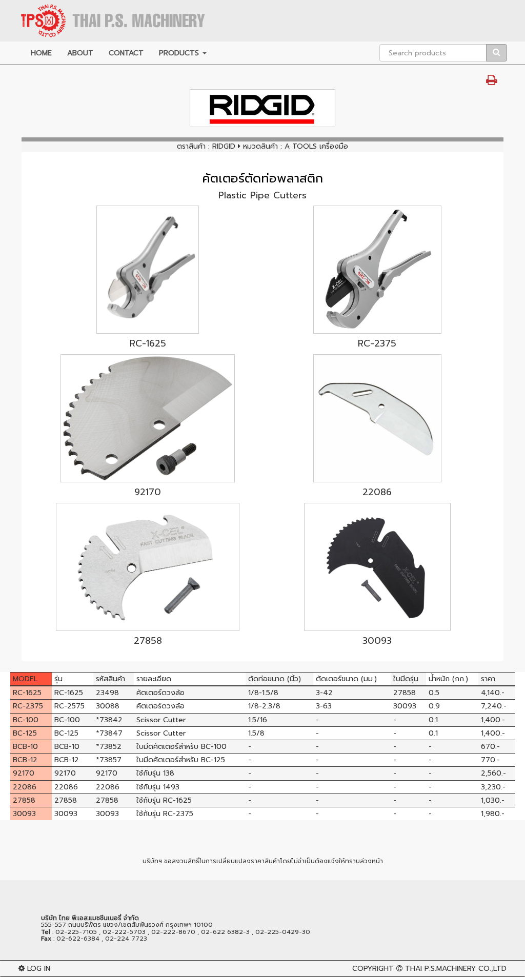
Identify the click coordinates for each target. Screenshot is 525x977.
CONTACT (126, 53)
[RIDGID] (262, 108)
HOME (41, 53)
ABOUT (80, 53)
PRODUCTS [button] (180, 53)
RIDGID (223, 146)
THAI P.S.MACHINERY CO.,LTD (456, 968)
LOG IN (37, 968)
